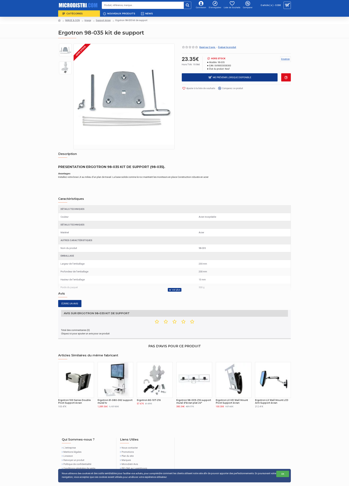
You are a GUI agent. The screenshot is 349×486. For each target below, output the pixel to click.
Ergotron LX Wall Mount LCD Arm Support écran (271, 401)
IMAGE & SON (72, 20)
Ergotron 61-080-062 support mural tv (115, 401)
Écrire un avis (69, 303)
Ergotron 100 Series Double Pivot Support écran (74, 401)
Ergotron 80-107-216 (149, 400)
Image (88, 20)
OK (282, 474)
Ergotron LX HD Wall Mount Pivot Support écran (232, 401)
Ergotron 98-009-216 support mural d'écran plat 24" (193, 401)
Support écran (103, 20)
